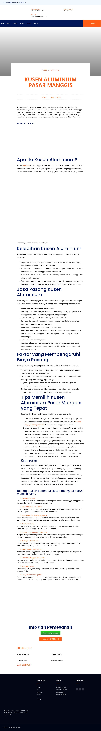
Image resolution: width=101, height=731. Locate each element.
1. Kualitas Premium (27, 498)
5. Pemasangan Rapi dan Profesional (33, 532)
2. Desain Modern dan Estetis (31, 507)
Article (22, 23)
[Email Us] (27, 15)
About (8, 23)
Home (2, 23)
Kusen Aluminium (50, 70)
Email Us (33, 15)
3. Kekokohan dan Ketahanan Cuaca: (33, 515)
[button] (50, 127)
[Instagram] (92, 2)
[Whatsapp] (98, 2)
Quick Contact (68, 9)
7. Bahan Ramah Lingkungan (30, 549)
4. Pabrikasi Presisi (27, 524)
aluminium (26, 165)
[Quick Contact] (60, 10)
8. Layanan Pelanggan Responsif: (32, 558)
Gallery (29, 23)
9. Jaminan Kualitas (27, 566)
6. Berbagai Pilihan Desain (29, 541)
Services (15, 23)
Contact (36, 23)
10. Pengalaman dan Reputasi (31, 575)
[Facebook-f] (95, 2)
